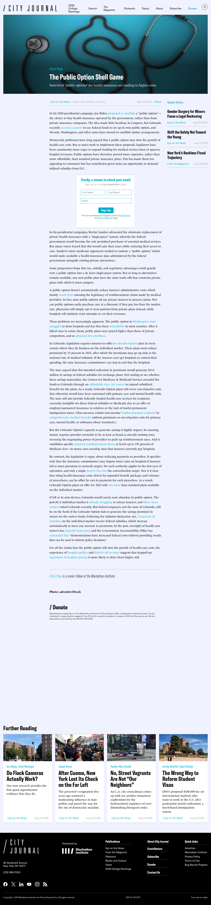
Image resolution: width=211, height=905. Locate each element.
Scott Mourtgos (26, 766)
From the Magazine (116, 852)
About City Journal (158, 841)
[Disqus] (105, 671)
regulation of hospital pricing (68, 557)
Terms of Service (105, 218)
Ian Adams (12, 766)
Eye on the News (17, 818)
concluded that (59, 535)
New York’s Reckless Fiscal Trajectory (186, 155)
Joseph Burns (65, 766)
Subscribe (175, 8)
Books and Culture (116, 860)
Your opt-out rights (199, 897)
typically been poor (77, 530)
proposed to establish (121, 113)
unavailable (116, 326)
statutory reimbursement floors (94, 444)
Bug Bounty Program (196, 864)
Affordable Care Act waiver (107, 384)
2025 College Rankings (74, 8)
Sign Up (106, 210)
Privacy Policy (124, 215)
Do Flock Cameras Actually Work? (25, 776)
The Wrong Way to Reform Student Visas (180, 779)
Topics (145, 8)
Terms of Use (192, 860)
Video (109, 864)
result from (66, 294)
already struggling (100, 502)
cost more (114, 485)
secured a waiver (71, 127)
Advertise (190, 848)
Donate (192, 8)
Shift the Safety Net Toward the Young (186, 134)
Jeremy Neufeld (170, 766)
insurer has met (97, 470)
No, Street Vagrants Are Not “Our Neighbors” (130, 779)
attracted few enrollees (90, 335)
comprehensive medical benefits (70, 417)
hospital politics (78, 552)
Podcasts (129, 8)
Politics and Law (96, 101)
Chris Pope (56, 68)
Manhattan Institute (196, 852)
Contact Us (153, 872)
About (159, 8)
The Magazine (109, 8)
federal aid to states (107, 552)
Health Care (79, 101)
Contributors (154, 849)
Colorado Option (126, 343)
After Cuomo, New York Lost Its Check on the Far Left (78, 779)
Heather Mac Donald (120, 766)
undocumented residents (138, 412)
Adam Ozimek (186, 766)
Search (93, 8)
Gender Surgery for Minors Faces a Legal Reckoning (186, 114)
